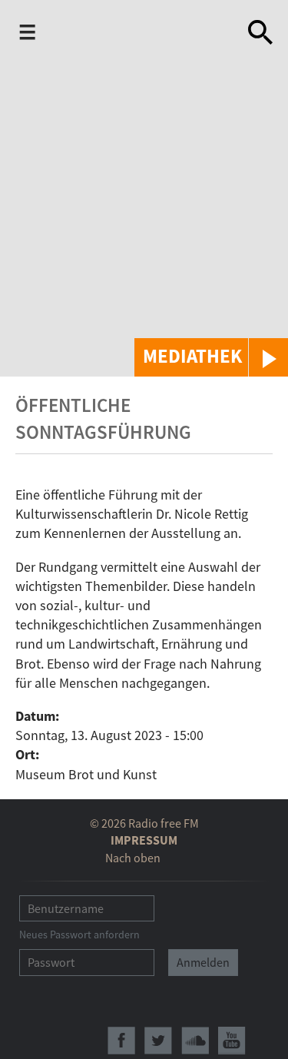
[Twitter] (158, 1040)
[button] (211, 357)
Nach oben (133, 857)
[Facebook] (121, 1040)
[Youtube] (232, 1040)
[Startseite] (139, 35)
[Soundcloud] (195, 1040)
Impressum (144, 840)
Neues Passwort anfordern (79, 934)
